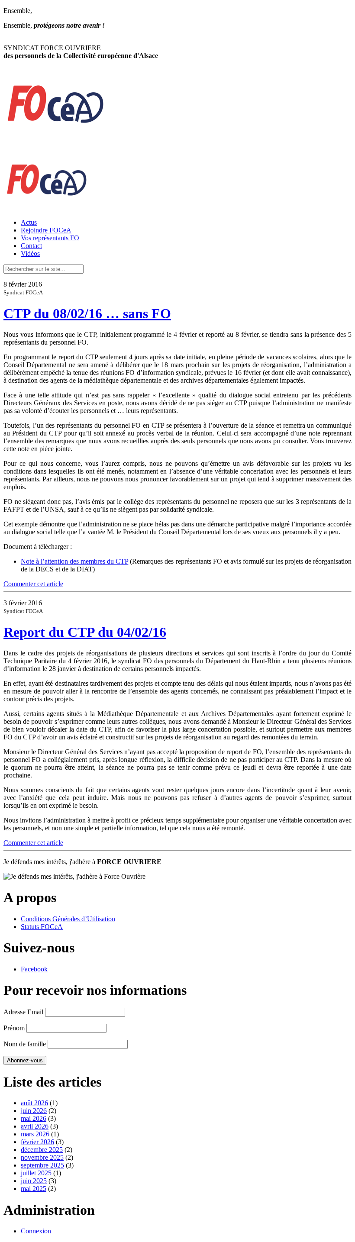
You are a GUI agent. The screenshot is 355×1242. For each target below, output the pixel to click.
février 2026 (37, 1141)
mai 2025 (33, 1188)
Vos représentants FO (50, 238)
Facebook (34, 969)
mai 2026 (33, 1118)
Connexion (36, 1231)
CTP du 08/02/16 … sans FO (87, 313)
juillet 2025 (36, 1173)
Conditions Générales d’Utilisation (68, 919)
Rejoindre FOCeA (46, 230)
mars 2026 (35, 1134)
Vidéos (30, 253)
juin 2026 (34, 1110)
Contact (31, 245)
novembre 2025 (42, 1157)
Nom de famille (24, 1044)
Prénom (14, 1028)
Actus (29, 222)
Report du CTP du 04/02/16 (84, 632)
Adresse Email (23, 1012)
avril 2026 (34, 1126)
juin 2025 (34, 1180)
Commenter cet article (33, 583)
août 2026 (34, 1103)
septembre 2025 (42, 1165)
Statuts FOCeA (42, 926)
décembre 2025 (42, 1149)
